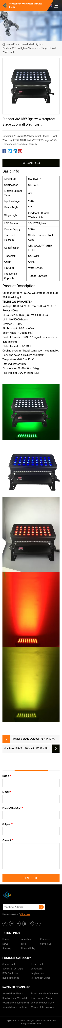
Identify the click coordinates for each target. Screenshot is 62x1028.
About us (26, 939)
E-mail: (6, 792)
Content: (7, 840)
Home (9, 44)
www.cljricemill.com (12, 993)
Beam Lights (37, 964)
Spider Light (8, 964)
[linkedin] (11, 923)
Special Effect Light (12, 968)
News (5, 943)
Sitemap (6, 948)
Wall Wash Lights (32, 44)
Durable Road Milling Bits (15, 998)
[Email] (41, 907)
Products (18, 44)
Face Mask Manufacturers (44, 993)
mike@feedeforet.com (31, 1024)
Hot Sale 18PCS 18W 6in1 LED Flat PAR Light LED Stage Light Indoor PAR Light (24, 749)
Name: (6, 775)
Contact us (45, 943)
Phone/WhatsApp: (12, 808)
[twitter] (18, 923)
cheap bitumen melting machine (14, 1008)
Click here (25, 914)
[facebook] (4, 923)
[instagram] (31, 923)
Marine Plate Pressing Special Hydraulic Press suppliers (43, 1008)
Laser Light (36, 968)
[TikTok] (38, 923)
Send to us (33, 162)
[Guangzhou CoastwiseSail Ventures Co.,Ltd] (19, 895)
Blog (23, 943)
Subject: (7, 824)
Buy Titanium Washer (42, 998)
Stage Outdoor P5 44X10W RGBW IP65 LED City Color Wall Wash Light (40, 739)
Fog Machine (37, 973)
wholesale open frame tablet (43, 1003)
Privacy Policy (28, 948)
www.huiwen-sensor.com (15, 1002)
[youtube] (24, 923)
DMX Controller (10, 973)
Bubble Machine (10, 978)
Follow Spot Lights (40, 978)
